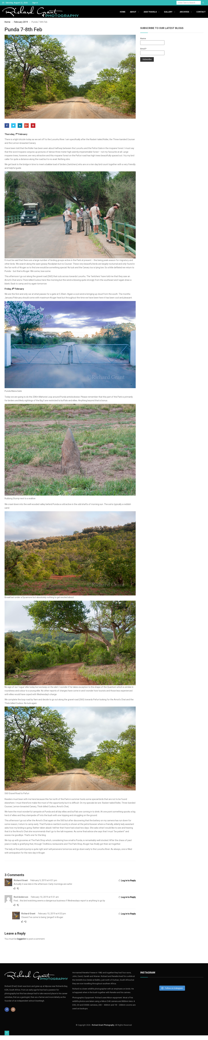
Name (143, 38)
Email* (143, 49)
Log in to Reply (128, 880)
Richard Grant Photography (103, 1025)
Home (122, 12)
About (133, 12)
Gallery (168, 12)
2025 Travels (150, 12)
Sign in (35, 3)
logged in (21, 939)
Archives (184, 12)
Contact (201, 12)
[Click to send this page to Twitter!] (13, 125)
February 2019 (21, 22)
